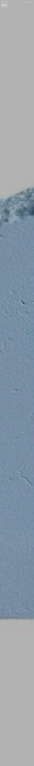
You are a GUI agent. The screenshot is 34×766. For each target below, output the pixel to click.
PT (20, 2)
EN (22, 2)
